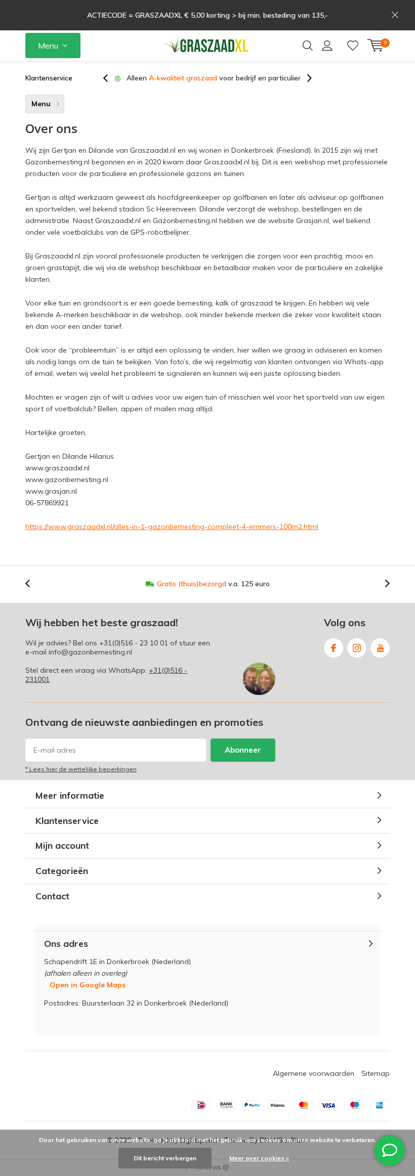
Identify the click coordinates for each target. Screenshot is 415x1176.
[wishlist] (352, 45)
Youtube (380, 648)
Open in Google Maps (88, 984)
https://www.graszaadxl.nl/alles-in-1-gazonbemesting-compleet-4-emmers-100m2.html (171, 526)
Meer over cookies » (259, 1158)
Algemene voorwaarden (313, 1073)
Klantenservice (48, 78)
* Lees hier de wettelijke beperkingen (81, 769)
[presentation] (110, 78)
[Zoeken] (308, 45)
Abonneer (243, 750)
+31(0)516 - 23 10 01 (133, 642)
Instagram (356, 648)
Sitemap (375, 1073)
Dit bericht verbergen (165, 1158)
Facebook (333, 648)
